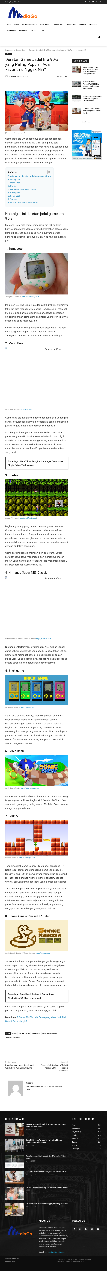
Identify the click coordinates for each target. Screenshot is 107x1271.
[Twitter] (96, 1)
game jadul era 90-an (49, 1033)
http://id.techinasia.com (27, 518)
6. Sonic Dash (14, 196)
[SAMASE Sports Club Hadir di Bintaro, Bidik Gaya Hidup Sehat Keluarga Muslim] (76, 69)
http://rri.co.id (26, 409)
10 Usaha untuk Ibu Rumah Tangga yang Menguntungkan (47, 1204)
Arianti (13, 76)
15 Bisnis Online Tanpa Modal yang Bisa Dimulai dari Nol (91, 111)
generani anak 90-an (13, 1037)
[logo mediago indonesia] (23, 13)
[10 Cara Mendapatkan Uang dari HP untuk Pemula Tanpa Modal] (14, 1193)
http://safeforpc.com (27, 858)
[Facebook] (85, 1)
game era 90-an (24, 1033)
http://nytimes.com (43, 639)
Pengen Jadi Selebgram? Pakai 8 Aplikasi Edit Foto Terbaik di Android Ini (54, 1068)
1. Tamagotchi (14, 179)
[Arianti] (7, 76)
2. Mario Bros (14, 183)
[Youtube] (100, 1)
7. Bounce (12, 199)
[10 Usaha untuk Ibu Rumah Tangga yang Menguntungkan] (14, 1209)
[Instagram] (89, 1)
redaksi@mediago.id (57, 1252)
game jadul (36, 1033)
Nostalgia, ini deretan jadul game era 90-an (29, 176)
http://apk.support (43, 953)
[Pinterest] (35, 84)
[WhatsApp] (41, 84)
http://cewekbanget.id (30, 297)
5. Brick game (14, 192)
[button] (99, 37)
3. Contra (12, 186)
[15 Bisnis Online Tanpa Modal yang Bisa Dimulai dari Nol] (76, 111)
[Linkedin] (93, 1)
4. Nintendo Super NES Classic (22, 189)
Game (14, 1033)
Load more (86, 122)
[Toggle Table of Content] (48, 172)
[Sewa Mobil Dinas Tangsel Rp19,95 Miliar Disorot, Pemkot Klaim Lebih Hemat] (76, 84)
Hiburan (24, 50)
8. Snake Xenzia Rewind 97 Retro (23, 202)
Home (7, 50)
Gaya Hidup (15, 50)
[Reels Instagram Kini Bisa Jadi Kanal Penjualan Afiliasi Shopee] (76, 98)
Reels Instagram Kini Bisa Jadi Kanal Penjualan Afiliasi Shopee (92, 98)
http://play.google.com (30, 788)
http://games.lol (27, 707)
